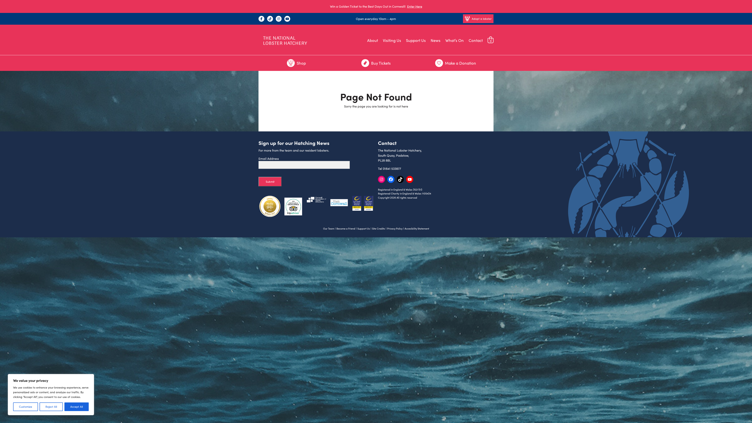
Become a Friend (345, 229)
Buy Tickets (381, 63)
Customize (25, 407)
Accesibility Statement (417, 229)
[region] (51, 394)
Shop (301, 63)
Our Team (328, 229)
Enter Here (414, 6)
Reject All (51, 407)
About (372, 40)
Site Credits (378, 229)
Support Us (416, 40)
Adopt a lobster (482, 19)
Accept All (76, 407)
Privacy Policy (394, 229)
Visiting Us (392, 40)
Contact (476, 40)
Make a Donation (460, 63)
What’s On (454, 40)
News (435, 40)
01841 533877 (392, 168)
